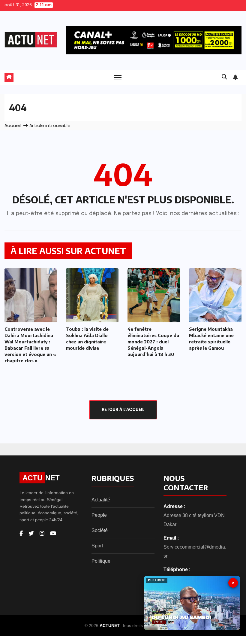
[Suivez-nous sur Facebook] (21, 534)
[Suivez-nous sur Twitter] (31, 534)
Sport (97, 545)
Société (100, 530)
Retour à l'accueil (123, 410)
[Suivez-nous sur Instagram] (42, 534)
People (99, 515)
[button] (224, 77)
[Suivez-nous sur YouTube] (53, 534)
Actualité (101, 499)
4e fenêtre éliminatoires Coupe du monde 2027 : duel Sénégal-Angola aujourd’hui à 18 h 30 (153, 341)
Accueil (12, 125)
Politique (101, 561)
